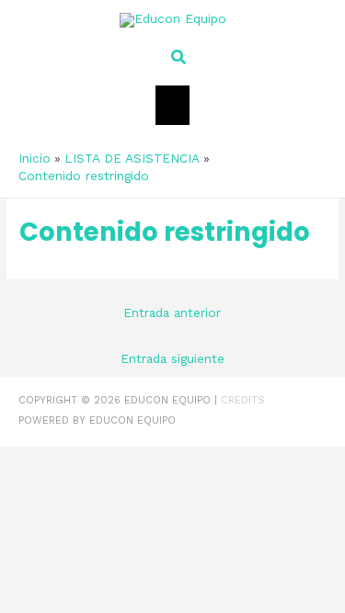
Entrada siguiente (172, 358)
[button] (173, 57)
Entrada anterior (172, 312)
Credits (243, 400)
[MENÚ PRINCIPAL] (172, 105)
